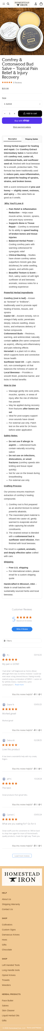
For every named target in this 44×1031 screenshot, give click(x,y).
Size (4, 98)
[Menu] (4, 4)
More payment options (22, 127)
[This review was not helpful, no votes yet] (39, 694)
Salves (5, 1005)
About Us (6, 899)
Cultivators (7, 924)
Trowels (6, 980)
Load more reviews (22, 856)
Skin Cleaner (8, 1010)
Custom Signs (9, 929)
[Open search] (8, 4)
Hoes (4, 939)
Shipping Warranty (11, 904)
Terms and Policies (34, 1028)
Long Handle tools (11, 970)
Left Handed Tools (11, 965)
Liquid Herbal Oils (10, 1015)
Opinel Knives (9, 975)
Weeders (6, 985)
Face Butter (7, 1000)
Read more (19, 684)
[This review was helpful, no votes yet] (35, 694)
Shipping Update (31, 139)
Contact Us (7, 909)
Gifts (4, 945)
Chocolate (7, 949)
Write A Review (22, 629)
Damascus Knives (11, 934)
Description (12, 139)
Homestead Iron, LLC (17, 1028)
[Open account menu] (35, 4)
